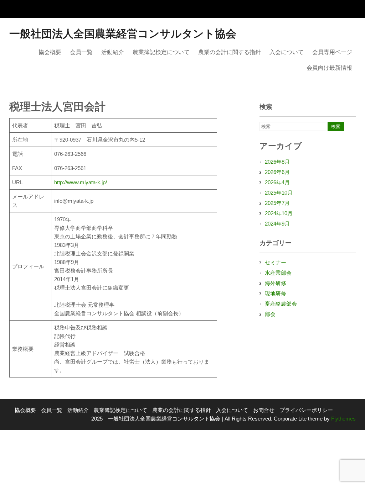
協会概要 (49, 52)
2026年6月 (277, 172)
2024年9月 (277, 224)
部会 (270, 314)
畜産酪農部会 (281, 304)
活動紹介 (112, 52)
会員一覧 (81, 52)
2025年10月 (279, 193)
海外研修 (275, 283)
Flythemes (343, 419)
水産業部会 (278, 273)
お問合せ (263, 410)
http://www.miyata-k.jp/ (80, 182)
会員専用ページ (332, 52)
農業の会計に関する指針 (229, 52)
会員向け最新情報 (329, 67)
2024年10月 (279, 213)
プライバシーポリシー (306, 410)
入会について (286, 52)
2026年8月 (277, 162)
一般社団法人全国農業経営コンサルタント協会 (122, 33)
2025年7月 (277, 203)
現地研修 (275, 293)
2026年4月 (277, 182)
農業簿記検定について (161, 52)
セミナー (275, 262)
